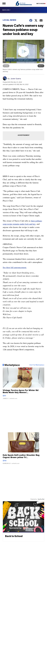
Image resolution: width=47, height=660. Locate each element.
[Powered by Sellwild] (41, 499)
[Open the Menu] (4, 3)
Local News (9, 20)
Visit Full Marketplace (36, 365)
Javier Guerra (15, 78)
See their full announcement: (15, 267)
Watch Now (40, 3)
